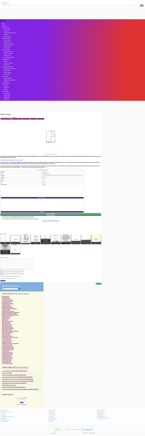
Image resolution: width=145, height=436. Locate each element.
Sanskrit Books (7, 93)
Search (141, 5)
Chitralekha (6, 34)
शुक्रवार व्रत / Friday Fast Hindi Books (9, 313)
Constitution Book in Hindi (7, 349)
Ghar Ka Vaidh (7, 74)
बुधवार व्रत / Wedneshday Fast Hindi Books (10, 312)
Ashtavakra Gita (100, 413)
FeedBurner (24, 404)
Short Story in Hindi (4, 410)
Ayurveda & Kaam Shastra (7, 66)
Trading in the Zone (8, 46)
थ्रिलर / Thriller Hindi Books (7, 332)
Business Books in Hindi (7, 358)
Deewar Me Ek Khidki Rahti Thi (10, 32)
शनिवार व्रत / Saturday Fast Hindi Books (10, 315)
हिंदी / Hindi (44, 177)
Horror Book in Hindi (6, 333)
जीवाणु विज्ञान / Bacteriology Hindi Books (10, 343)
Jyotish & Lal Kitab (6, 59)
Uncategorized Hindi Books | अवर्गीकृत (6, 118)
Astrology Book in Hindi (7, 344)
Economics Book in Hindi (7, 336)
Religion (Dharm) (5, 83)
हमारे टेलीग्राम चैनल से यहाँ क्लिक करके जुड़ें (50, 220)
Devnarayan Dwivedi (46, 173)
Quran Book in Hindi (6, 318)
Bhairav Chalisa (52, 419)
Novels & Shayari (5, 27)
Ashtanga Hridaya (7, 72)
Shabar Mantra (7, 55)
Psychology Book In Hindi (7, 353)
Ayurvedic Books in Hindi (7, 300)
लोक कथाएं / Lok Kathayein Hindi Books (10, 331)
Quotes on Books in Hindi (7, 363)
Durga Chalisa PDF (52, 410)
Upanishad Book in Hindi (7, 316)
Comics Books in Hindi (6, 361)
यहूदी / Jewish (5, 320)
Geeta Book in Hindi (6, 305)
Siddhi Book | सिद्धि (6, 310)
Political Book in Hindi (6, 356)
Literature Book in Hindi (26, 118)
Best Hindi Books (5, 297)
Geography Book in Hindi (7, 352)
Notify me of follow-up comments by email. (10, 276)
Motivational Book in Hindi (7, 327)
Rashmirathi (6, 30)
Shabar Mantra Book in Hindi (8, 311)
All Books (4, 25)
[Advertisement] (72, 13)
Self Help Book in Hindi (6, 326)
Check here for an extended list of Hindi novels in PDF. (11, 160)
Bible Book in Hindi (6, 322)
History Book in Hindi (6, 323)
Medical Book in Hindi (6, 302)
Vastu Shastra (7, 64)
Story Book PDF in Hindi (41, 118)
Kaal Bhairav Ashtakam (5, 419)
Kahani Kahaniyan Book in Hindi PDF (17, 118)
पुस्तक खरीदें (42, 211)
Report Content (98, 283)
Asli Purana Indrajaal (8, 53)
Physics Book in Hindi (6, 339)
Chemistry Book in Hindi (7, 341)
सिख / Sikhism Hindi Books (7, 321)
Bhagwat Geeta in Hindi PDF (6, 411)
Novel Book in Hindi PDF (33, 118)
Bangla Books (6, 98)
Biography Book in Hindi (7, 324)
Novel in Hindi (3, 413)
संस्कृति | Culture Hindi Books (8, 328)
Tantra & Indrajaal (6, 49)
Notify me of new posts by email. (8, 278)
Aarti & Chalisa (5, 76)
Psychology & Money (6, 38)
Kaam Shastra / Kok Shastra (10, 68)
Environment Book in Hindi (7, 357)
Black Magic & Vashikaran (9, 57)
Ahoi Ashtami (51, 411)
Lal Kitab (5, 61)
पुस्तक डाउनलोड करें (42, 197)
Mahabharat (6, 87)
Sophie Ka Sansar (7, 36)
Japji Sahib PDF (52, 413)
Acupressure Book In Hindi (7, 301)
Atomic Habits (7, 47)
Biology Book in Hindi (6, 342)
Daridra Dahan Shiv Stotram (102, 418)
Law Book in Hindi (5, 351)
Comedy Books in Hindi (7, 359)
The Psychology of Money (9, 44)
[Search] (19, 288)
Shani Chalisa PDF (100, 410)
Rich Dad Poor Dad (7, 42)
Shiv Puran (6, 85)
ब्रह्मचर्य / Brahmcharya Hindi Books (9, 308)
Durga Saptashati (7, 78)
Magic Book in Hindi (6, 334)
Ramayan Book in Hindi (7, 306)
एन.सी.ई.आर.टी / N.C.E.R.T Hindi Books (10, 337)
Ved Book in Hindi (5, 317)
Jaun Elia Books (7, 29)
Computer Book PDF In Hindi (8, 348)
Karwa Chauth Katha (53, 418)
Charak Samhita (7, 70)
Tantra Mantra (3, 415)
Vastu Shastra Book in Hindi (8, 347)
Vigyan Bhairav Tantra (8, 51)
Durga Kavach (3, 418)
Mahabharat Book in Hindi (7, 307)
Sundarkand (6, 81)
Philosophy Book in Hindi (7, 354)
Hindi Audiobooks (5, 296)
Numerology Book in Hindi (7, 346)
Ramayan (6, 89)
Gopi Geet (51, 421)
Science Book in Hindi (6, 338)
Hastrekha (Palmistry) (8, 63)
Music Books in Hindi (6, 362)
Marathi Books (7, 96)
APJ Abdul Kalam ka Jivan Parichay (7, 416)
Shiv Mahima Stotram (101, 416)
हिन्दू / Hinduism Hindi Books (8, 303)
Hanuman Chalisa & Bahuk (9, 79)
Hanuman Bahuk (52, 415)
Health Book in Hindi (6, 298)
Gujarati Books (7, 95)
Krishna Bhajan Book (101, 415)
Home (3, 23)
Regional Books (5, 91)
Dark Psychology (7, 40)
